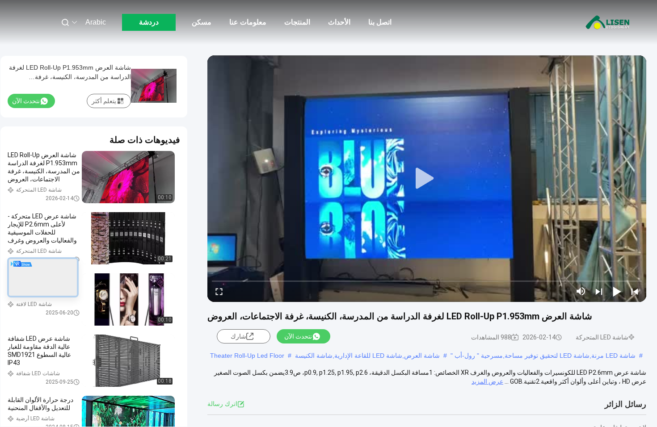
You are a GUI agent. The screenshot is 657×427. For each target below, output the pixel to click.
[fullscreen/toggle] (219, 291)
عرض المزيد (487, 381)
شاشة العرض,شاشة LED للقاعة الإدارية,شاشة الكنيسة (367, 355)
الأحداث (339, 22)
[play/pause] (617, 291)
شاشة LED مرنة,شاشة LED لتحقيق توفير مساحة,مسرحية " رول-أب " (543, 355)
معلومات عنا (247, 22)
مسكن (201, 22)
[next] (599, 291)
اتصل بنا (380, 22)
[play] (427, 178)
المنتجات (297, 22)
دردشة (149, 22)
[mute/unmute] (581, 291)
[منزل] (608, 22)
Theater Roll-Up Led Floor (247, 355)
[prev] (635, 291)
